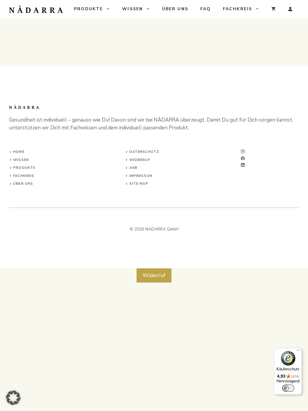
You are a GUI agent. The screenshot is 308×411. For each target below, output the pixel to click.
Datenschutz (144, 152)
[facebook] (243, 158)
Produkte (88, 9)
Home (18, 152)
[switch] (288, 388)
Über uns (175, 9)
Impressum (140, 176)
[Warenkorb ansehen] (273, 9)
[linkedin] (243, 165)
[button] (13, 398)
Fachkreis (237, 9)
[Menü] (298, 351)
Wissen (132, 9)
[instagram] (243, 151)
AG (132, 167)
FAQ (205, 9)
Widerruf (139, 160)
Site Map (138, 183)
